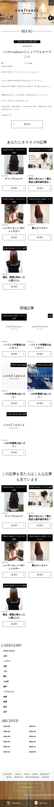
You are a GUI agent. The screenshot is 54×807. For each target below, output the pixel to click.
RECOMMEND (32, 777)
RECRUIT (18, 777)
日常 (5, 656)
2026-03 (32, 736)
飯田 (5, 686)
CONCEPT (7, 774)
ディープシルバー (14, 178)
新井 (5, 707)
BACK (27, 124)
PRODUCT (44, 774)
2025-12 (6, 747)
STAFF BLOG (9, 651)
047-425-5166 (40, 18)
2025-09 (32, 752)
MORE (14, 188)
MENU (18, 774)
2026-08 (6, 726)
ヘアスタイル (8, 692)
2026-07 (32, 726)
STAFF (35, 774)
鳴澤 (5, 702)
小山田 (6, 681)
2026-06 (6, 731)
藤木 (5, 676)
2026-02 (6, 742)
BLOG (9, 777)
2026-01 (32, 742)
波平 (5, 712)
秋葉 (5, 697)
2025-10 (6, 752)
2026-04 (6, 736)
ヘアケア (6, 661)
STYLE (27, 774)
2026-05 (32, 731)
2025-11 (32, 747)
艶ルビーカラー (40, 228)
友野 (5, 666)
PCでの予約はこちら (28, 787)
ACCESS (45, 777)
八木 (5, 671)
